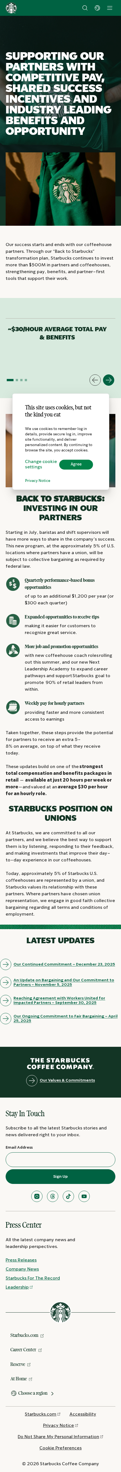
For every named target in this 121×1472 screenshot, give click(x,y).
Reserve (17, 1364)
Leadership (17, 1287)
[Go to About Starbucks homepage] (11, 8)
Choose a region (33, 1393)
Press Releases (21, 1260)
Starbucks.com (24, 1335)
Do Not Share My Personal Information (58, 1437)
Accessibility (83, 1414)
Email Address (19, 1147)
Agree (76, 464)
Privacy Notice (37, 481)
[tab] (10, 380)
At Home (18, 1379)
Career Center (23, 1349)
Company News (22, 1269)
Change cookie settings (41, 464)
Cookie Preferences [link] (60, 1448)
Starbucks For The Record (33, 1278)
